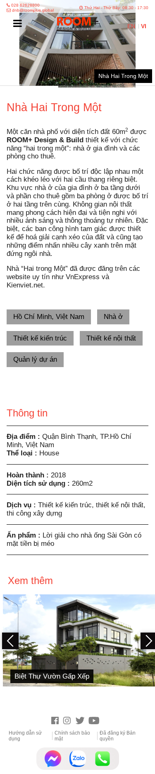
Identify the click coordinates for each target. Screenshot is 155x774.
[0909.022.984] (102, 758)
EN (132, 26)
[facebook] (57, 721)
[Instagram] (69, 721)
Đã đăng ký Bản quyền (118, 736)
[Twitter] (82, 721)
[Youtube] (96, 721)
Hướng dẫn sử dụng (25, 736)
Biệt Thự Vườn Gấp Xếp (51, 676)
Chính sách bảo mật (72, 736)
